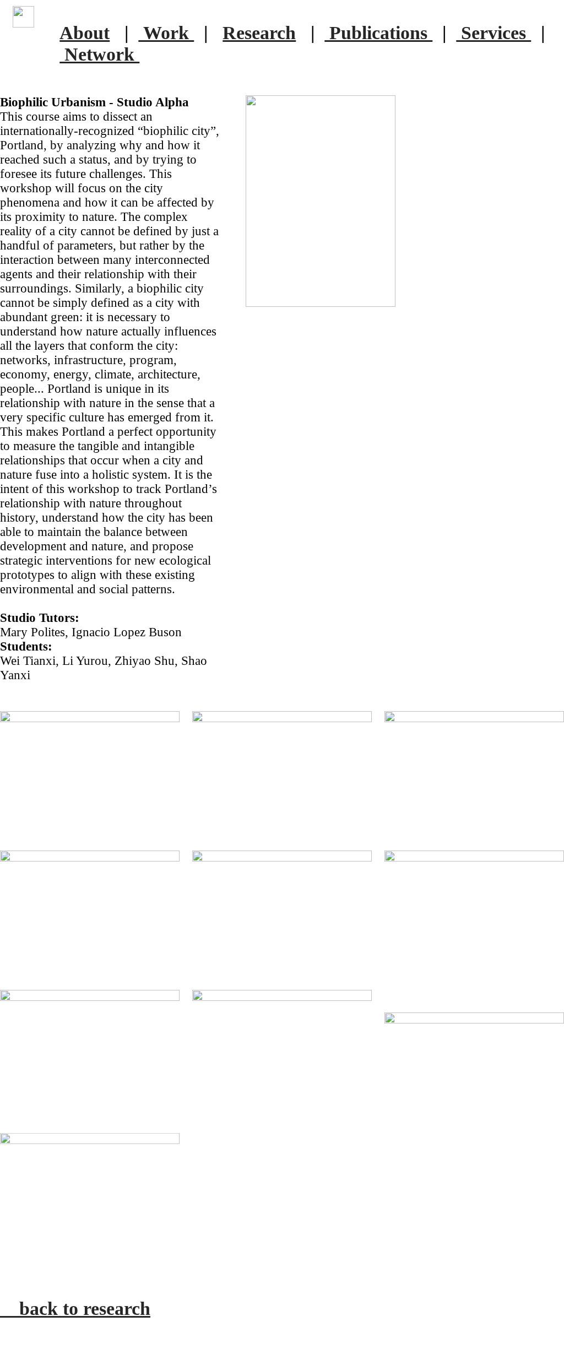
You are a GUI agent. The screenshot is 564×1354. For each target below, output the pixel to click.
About (84, 32)
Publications (378, 32)
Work (166, 32)
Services (493, 32)
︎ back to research (75, 1308)
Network (99, 54)
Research (259, 32)
